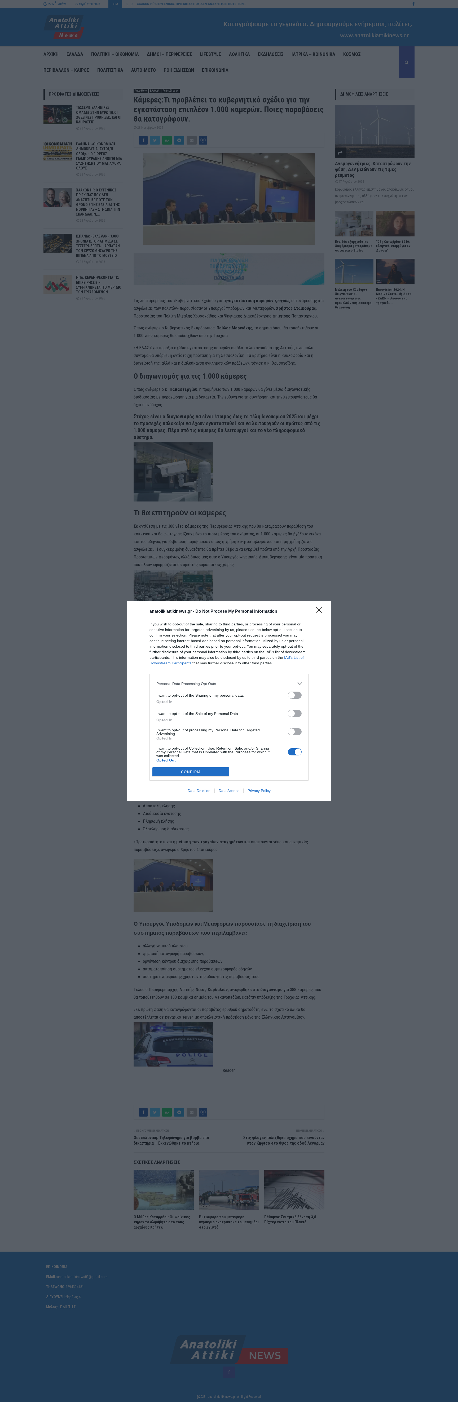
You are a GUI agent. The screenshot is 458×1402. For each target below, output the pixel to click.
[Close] (321, 612)
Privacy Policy (259, 791)
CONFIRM (191, 772)
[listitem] (229, 683)
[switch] (295, 695)
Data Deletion (199, 791)
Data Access (229, 791)
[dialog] (229, 701)
